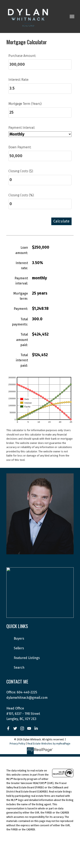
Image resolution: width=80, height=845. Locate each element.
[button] (8, 728)
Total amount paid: (22, 339)
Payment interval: (21, 281)
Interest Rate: (18, 80)
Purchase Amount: (22, 56)
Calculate (61, 221)
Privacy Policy (17, 743)
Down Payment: (19, 147)
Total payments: (20, 322)
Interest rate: (22, 265)
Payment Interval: (21, 128)
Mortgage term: (20, 296)
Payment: (21, 309)
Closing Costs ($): (20, 171)
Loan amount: (21, 250)
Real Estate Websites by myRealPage (48, 743)
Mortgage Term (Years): (25, 104)
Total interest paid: (22, 360)
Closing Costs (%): (21, 195)
